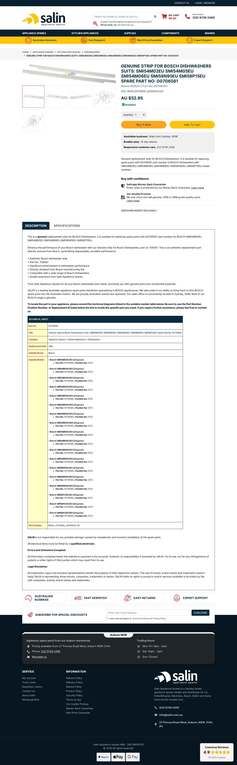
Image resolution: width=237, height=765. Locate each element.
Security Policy (74, 695)
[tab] (35, 226)
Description (35, 226)
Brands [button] (210, 33)
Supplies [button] (130, 33)
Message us (39, 656)
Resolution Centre (32, 686)
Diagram (78, 360)
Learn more (197, 187)
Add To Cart (192, 124)
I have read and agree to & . (137, 618)
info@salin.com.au (171, 715)
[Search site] (155, 16)
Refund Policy (74, 686)
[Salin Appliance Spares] (44, 27)
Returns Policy (74, 678)
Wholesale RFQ (30, 699)
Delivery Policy (74, 682)
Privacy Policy (159, 618)
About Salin (28, 695)
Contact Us (28, 691)
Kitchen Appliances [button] (85, 33)
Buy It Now (144, 124)
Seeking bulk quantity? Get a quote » (139, 210)
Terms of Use (73, 699)
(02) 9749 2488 (204, 17)
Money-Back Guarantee (79, 708)
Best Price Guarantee (78, 712)
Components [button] (170, 33)
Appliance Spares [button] (34, 33)
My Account (29, 678)
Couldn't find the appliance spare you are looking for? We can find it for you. (126, 23)
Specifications (67, 226)
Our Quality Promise (77, 703)
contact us (182, 3)
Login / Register (205, 3)
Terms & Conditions (141, 618)
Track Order (29, 682)
